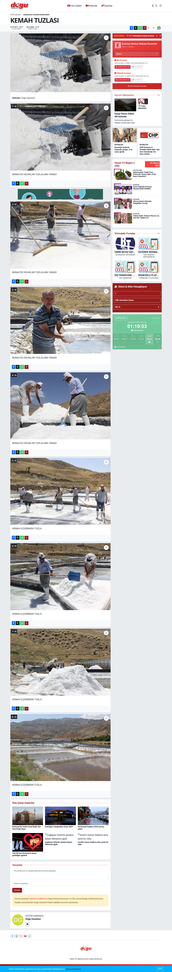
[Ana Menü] (160, 5)
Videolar (92, 5)
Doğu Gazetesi (33, 919)
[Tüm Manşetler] (158, 95)
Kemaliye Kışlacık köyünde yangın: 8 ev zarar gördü (123, 149)
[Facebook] (12, 936)
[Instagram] (21, 936)
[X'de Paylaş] (136, 28)
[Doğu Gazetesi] (18, 919)
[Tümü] (158, 233)
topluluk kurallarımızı (38, 898)
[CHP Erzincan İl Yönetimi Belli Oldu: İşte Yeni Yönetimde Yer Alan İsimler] (150, 135)
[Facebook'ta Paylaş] (131, 28)
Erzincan (119, 145)
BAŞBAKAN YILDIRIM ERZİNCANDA (36, 15)
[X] (16, 936)
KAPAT (160, 968)
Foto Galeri (76, 5)
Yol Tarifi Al (137, 67)
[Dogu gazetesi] (20, 6)
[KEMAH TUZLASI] (60, 62)
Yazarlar (108, 5)
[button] (156, 35)
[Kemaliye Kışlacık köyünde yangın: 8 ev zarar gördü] (125, 135)
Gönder (17, 890)
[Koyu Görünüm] (153, 5)
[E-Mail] (27, 924)
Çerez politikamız (73, 969)
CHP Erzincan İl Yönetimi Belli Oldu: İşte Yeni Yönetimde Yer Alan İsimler (150, 150)
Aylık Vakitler (121, 347)
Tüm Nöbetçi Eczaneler (138, 86)
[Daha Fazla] (144, 28)
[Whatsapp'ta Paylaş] (140, 28)
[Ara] (156, 5)
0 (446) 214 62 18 (123, 67)
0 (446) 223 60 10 (123, 80)
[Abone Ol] (159, 28)
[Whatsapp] (29, 936)
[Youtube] (25, 936)
